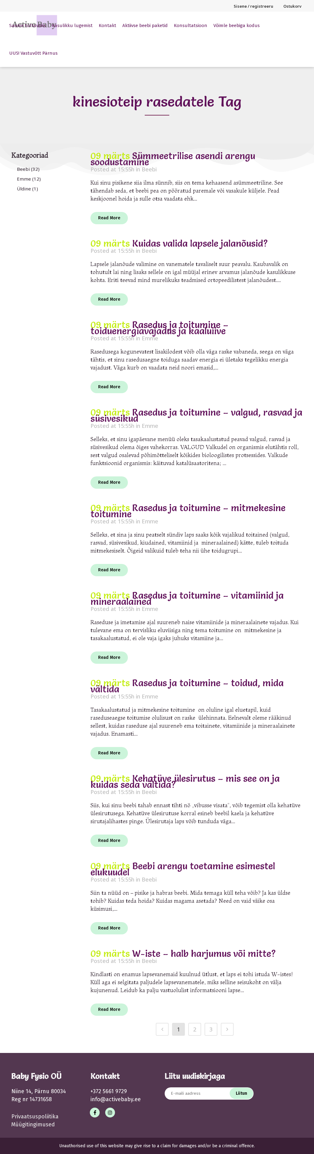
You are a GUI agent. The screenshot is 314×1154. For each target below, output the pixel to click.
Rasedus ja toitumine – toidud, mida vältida (187, 686)
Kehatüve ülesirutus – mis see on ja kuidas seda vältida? (185, 781)
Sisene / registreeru (253, 6)
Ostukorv (292, 6)
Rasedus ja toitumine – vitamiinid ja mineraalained (187, 598)
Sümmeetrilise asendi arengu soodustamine (172, 159)
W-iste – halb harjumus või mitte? (204, 953)
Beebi (23, 169)
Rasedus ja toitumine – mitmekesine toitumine (187, 511)
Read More (109, 218)
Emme (24, 179)
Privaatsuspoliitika (35, 1116)
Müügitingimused (33, 1124)
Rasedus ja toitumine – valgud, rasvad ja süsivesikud (196, 415)
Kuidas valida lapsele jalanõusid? (200, 243)
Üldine (24, 189)
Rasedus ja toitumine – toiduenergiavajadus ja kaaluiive (159, 328)
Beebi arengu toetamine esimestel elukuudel (182, 869)
